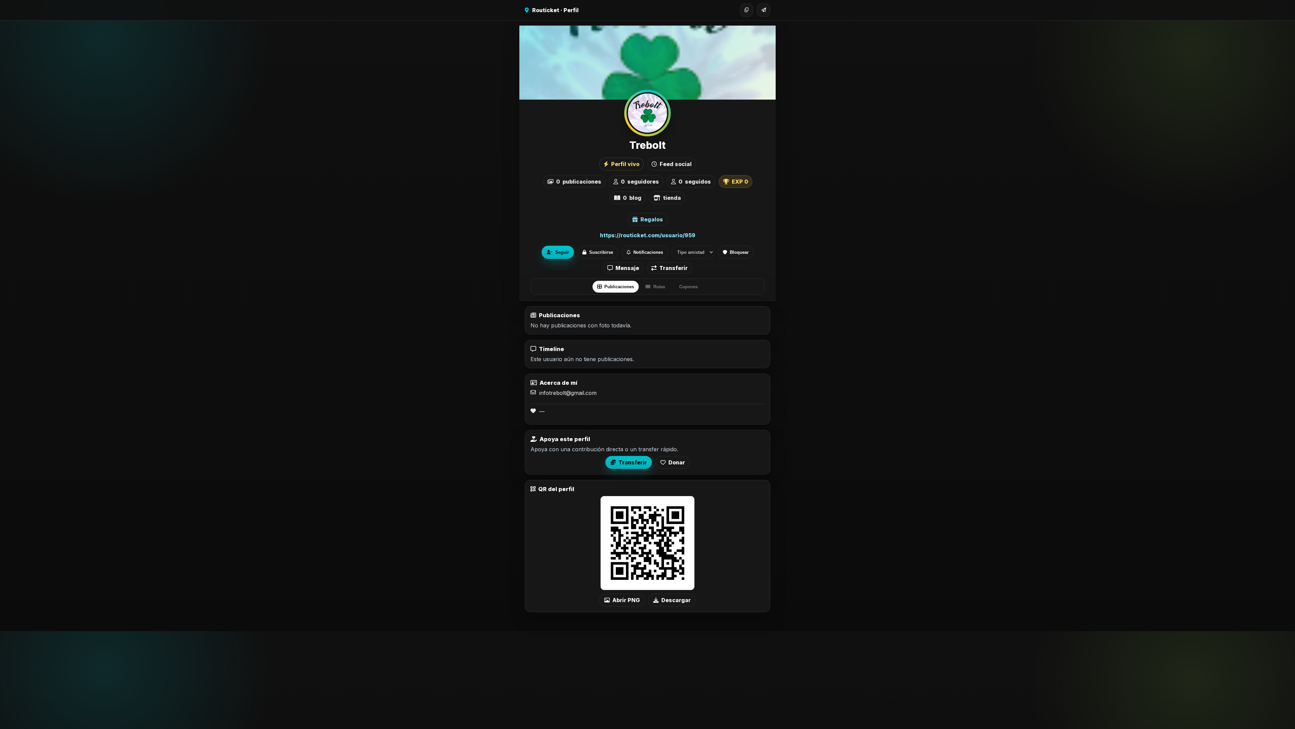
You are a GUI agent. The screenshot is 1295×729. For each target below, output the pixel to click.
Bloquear (739, 252)
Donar (676, 462)
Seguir (562, 252)
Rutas (659, 286)
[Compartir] (763, 10)
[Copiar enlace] (746, 10)
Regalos (651, 219)
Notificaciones (648, 252)
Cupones (688, 286)
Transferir (673, 268)
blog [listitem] (632, 197)
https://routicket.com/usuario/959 (647, 235)
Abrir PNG (626, 600)
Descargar (676, 600)
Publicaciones (619, 286)
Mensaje (627, 268)
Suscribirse (601, 252)
